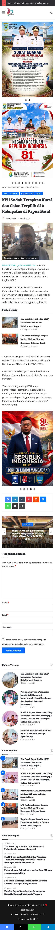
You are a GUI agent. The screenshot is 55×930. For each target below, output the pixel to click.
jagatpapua (11, 218)
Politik (38, 193)
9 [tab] (39, 183)
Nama (5, 602)
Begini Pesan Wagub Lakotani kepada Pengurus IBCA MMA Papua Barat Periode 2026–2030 (28, 534)
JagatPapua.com (27, 909)
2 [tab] (29, 100)
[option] (27, 532)
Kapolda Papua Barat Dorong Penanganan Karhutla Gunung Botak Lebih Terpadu (35, 822)
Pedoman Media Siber (27, 919)
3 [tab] (19, 183)
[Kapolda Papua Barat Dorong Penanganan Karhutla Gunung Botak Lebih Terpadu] (10, 822)
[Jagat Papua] (10, 12)
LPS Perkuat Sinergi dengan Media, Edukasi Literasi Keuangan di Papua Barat (34, 339)
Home (7, 187)
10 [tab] (43, 183)
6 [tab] (29, 183)
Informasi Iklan (37, 914)
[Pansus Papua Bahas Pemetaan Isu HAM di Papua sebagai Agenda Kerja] (10, 737)
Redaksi (14, 914)
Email (5, 615)
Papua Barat (26, 193)
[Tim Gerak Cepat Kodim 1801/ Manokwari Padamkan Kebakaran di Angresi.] (10, 322)
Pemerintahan (17, 187)
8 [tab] (36, 183)
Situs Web (6, 627)
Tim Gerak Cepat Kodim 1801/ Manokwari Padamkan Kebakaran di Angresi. (35, 322)
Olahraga (27, 524)
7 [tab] (32, 183)
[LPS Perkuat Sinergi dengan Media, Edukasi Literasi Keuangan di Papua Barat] (10, 339)
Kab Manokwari (32, 187)
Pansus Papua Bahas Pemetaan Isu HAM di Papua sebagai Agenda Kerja (36, 733)
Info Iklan (24, 914)
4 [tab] (22, 183)
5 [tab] (26, 183)
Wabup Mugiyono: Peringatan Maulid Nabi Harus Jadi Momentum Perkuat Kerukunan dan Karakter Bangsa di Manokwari (36, 698)
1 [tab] (26, 100)
